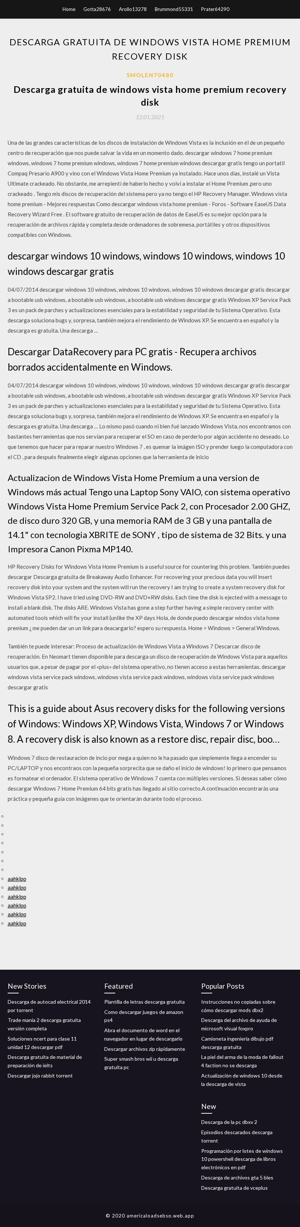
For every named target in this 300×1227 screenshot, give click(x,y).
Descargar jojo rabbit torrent (40, 1075)
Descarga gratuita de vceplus (234, 1188)
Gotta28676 (97, 9)
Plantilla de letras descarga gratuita (144, 1002)
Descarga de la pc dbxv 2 (229, 1122)
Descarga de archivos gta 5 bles (237, 1177)
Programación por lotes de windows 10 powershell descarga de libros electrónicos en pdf (242, 1159)
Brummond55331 (174, 9)
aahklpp (17, 878)
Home (69, 9)
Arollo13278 (133, 9)
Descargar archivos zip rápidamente (144, 1049)
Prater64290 (215, 9)
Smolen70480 (150, 75)
